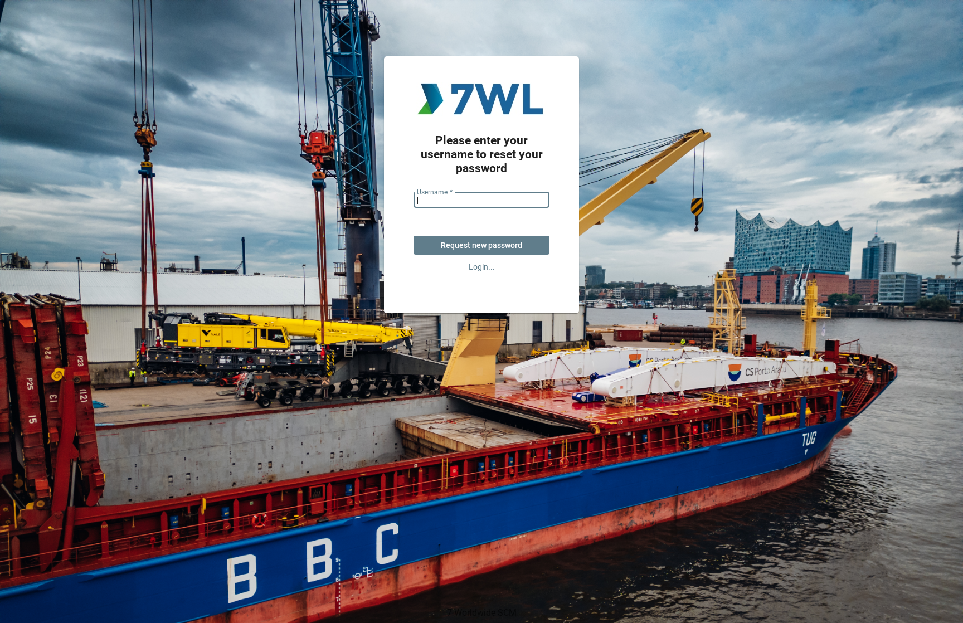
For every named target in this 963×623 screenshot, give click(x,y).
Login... (482, 266)
